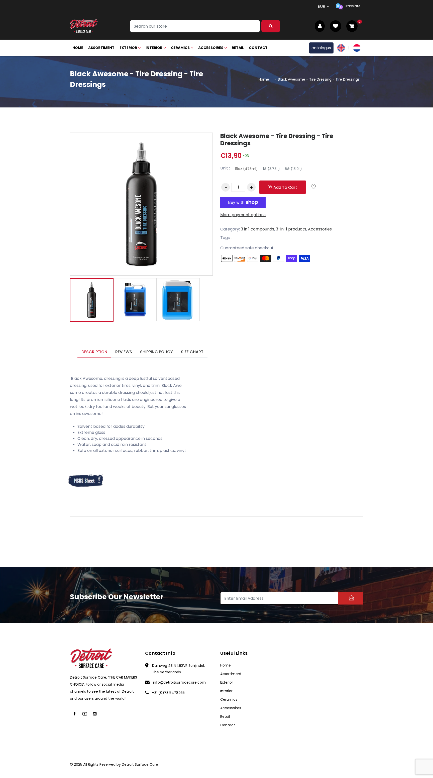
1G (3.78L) (271, 169)
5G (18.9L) (293, 169)
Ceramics (180, 47)
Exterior (128, 47)
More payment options (243, 215)
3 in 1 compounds (257, 229)
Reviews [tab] (123, 352)
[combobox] (195, 26)
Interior (154, 47)
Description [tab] (94, 352)
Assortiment (101, 47)
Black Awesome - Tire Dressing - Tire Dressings (276, 139)
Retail (238, 47)
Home (77, 47)
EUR (321, 6)
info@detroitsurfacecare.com (179, 682)
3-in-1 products (291, 229)
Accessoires (210, 47)
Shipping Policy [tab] (156, 352)
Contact (258, 47)
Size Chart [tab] (192, 352)
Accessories (320, 229)
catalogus (321, 48)
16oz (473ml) (246, 169)
